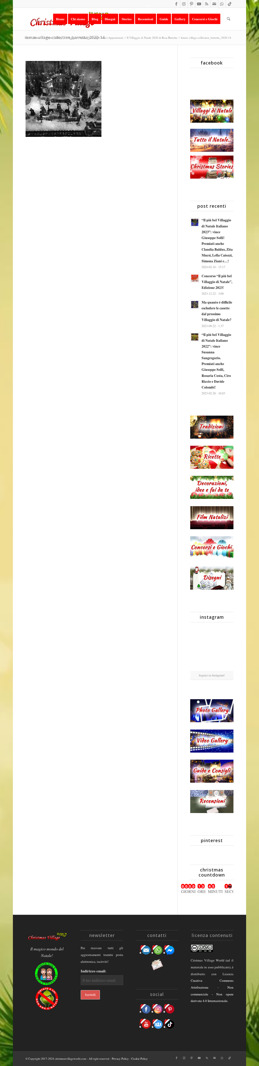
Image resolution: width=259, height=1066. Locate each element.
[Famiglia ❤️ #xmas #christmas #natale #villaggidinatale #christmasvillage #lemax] (211, 663)
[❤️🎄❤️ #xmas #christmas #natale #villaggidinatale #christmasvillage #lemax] (226, 663)
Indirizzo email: (93, 971)
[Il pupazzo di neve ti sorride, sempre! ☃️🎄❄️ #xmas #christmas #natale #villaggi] (211, 633)
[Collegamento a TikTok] (229, 4)
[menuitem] (60, 19)
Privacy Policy (120, 1058)
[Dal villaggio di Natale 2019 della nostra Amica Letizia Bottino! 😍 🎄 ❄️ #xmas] (197, 648)
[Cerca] (228, 19)
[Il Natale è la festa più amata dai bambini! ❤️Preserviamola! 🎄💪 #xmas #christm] (226, 633)
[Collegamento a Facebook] (176, 4)
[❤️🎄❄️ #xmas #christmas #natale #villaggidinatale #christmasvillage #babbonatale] (226, 648)
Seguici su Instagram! (212, 675)
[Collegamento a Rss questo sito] (206, 4)
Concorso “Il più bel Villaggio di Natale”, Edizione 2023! (217, 281)
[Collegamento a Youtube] (199, 4)
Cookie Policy (139, 1058)
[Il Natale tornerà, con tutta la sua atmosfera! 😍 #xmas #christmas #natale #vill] (211, 648)
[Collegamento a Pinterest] (191, 4)
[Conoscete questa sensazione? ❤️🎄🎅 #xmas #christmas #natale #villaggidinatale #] (197, 633)
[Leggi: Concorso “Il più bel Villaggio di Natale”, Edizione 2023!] (194, 278)
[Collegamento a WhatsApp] (222, 4)
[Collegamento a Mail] (214, 4)
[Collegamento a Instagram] (184, 4)
